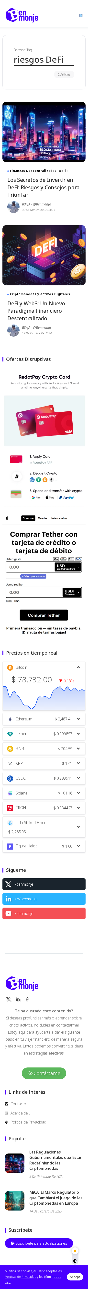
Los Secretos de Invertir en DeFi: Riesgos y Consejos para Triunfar (43, 187)
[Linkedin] (44, 899)
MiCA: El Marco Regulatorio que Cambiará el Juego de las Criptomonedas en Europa (55, 1198)
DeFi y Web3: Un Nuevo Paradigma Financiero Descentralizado (36, 310)
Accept (75, 1277)
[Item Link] (44, 132)
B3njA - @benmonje (36, 204)
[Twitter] (44, 884)
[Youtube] (44, 913)
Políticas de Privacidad (20, 1276)
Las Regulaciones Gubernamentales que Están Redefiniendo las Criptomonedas (55, 1160)
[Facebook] (26, 999)
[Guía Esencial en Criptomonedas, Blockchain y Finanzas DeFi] (22, 14)
